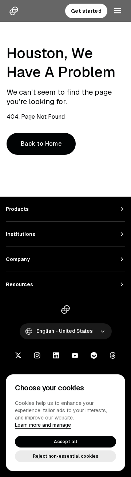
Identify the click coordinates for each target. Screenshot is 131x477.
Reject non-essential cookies (65, 456)
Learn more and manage (43, 425)
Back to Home (41, 143)
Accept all (65, 442)
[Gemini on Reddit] (94, 356)
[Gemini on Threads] (113, 356)
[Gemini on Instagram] (37, 356)
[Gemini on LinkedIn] (56, 356)
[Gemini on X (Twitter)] (18, 356)
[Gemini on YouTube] (75, 356)
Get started (86, 11)
